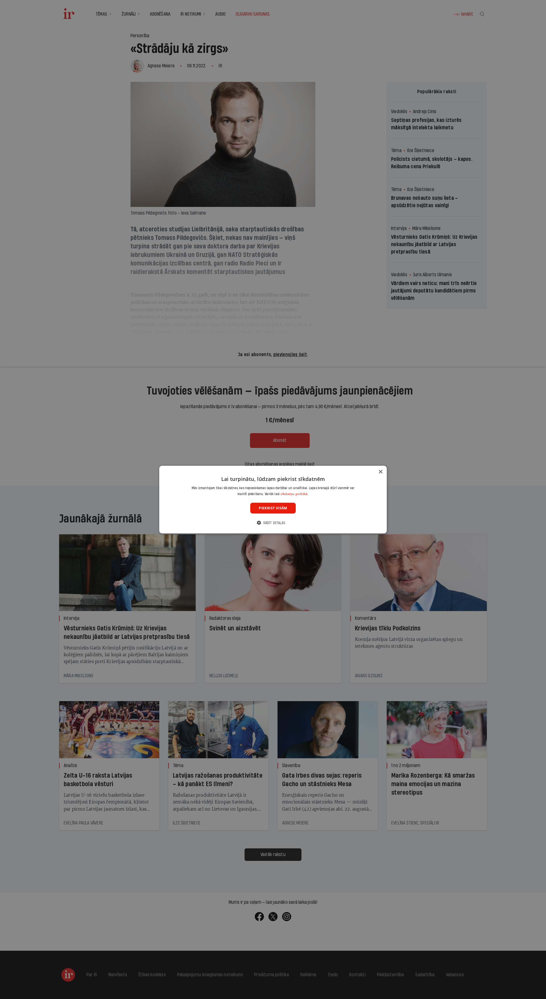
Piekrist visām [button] (273, 507)
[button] (273, 522)
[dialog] (273, 499)
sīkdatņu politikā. (294, 493)
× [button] (380, 472)
